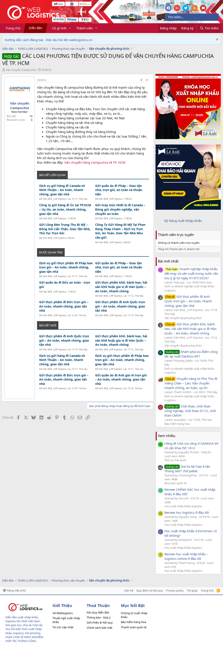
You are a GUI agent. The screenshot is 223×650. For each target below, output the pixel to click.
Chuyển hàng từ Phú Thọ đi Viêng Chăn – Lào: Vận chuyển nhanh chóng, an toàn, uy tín (190, 383)
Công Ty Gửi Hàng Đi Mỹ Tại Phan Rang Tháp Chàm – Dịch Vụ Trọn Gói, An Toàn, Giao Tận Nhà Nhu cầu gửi (120, 231)
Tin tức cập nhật (62, 627)
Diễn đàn (35, 28)
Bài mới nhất (168, 261)
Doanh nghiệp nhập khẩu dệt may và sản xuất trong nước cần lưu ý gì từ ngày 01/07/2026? (191, 273)
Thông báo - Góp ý (99, 617)
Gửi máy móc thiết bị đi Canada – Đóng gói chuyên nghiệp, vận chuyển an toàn (120, 209)
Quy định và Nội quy (149, 590)
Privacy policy (175, 590)
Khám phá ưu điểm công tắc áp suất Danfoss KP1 (191, 353)
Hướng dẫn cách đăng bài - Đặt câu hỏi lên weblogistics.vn (48, 40)
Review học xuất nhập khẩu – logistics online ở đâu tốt (186, 556)
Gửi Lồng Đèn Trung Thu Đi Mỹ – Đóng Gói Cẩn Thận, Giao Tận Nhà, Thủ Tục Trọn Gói (64, 229)
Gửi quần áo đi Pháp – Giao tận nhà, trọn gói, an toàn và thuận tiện (118, 190)
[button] (70, 28)
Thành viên (84, 28)
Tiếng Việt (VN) (16, 590)
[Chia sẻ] (141, 80)
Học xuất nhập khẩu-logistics (183, 506)
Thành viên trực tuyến (176, 234)
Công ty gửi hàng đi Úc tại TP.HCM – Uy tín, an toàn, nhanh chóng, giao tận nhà (65, 209)
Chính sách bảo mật (99, 628)
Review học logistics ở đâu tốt (186, 512)
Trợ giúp (192, 590)
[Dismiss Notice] (216, 40)
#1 (147, 80)
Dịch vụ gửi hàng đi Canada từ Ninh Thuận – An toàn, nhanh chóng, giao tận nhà (62, 190)
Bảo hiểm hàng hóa (177, 424)
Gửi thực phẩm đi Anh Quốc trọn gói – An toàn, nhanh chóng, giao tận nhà (120, 306)
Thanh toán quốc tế (133, 627)
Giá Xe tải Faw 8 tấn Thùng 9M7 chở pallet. (187, 468)
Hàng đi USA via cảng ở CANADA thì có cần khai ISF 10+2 (191, 445)
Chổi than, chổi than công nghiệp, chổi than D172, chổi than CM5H (190, 410)
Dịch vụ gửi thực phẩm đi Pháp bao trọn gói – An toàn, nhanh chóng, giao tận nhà (66, 267)
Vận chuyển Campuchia (21, 70)
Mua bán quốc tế (175, 483)
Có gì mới (59, 28)
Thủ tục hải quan (175, 460)
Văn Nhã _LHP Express (54, 198)
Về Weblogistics (62, 613)
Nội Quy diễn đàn (98, 612)
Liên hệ (128, 590)
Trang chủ (12, 28)
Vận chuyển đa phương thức (183, 318)
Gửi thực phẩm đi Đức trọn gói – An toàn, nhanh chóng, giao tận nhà (63, 306)
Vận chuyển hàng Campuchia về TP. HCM (94, 162)
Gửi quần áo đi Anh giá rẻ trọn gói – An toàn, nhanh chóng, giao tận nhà (121, 379)
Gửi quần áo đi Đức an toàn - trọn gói (64, 284)
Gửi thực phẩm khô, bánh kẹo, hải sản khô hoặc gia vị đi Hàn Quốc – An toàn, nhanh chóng (121, 286)
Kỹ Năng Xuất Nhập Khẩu (183, 220)
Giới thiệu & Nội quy (100, 622)
